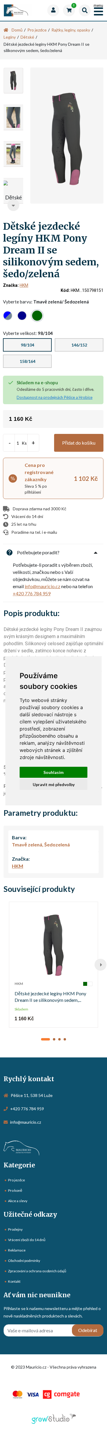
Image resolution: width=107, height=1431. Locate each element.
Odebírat (87, 1330)
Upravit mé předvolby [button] (54, 784)
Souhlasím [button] (53, 772)
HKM (24, 285)
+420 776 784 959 (32, 593)
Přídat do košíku (78, 442)
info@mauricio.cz (42, 586)
